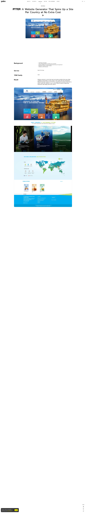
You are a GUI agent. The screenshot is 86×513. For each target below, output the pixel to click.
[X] (83, 509)
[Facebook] (83, 507)
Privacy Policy (10, 510)
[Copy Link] (83, 511)
